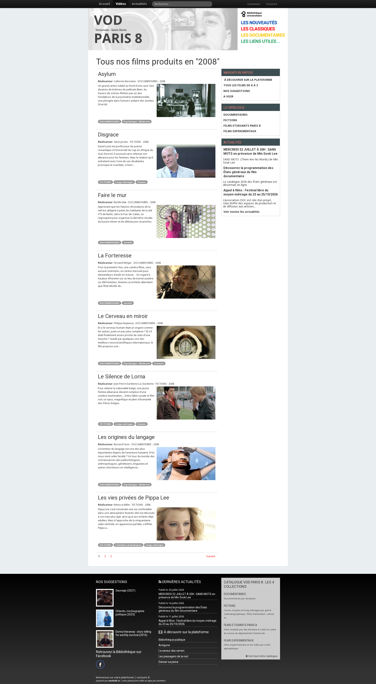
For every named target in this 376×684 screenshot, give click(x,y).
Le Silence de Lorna (121, 376)
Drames (141, 182)
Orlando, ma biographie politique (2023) (130, 613)
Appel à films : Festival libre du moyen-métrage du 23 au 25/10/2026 (250, 192)
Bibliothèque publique (172, 639)
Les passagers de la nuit (173, 656)
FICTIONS (105, 182)
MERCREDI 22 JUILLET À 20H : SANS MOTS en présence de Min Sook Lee (250, 151)
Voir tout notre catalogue (262, 656)
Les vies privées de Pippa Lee (133, 497)
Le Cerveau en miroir (123, 316)
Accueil (104, 4)
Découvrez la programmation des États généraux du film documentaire (248, 172)
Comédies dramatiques (128, 544)
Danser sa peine (168, 661)
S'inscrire (271, 4)
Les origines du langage (126, 437)
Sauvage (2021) (125, 590)
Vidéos (121, 4)
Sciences (159, 363)
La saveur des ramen (171, 650)
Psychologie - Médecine (137, 121)
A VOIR (228, 96)
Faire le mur (112, 195)
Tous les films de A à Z (240, 85)
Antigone (164, 645)
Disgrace (108, 134)
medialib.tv (114, 680)
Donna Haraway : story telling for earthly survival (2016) (133, 633)
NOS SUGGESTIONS (236, 91)
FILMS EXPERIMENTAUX (239, 131)
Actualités (139, 4)
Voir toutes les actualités (241, 211)
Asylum (107, 74)
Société (128, 242)
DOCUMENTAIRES (109, 121)
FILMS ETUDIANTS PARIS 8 (241, 125)
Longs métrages (124, 182)
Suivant (210, 556)
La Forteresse (115, 255)
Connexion (253, 4)
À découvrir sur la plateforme (247, 80)
